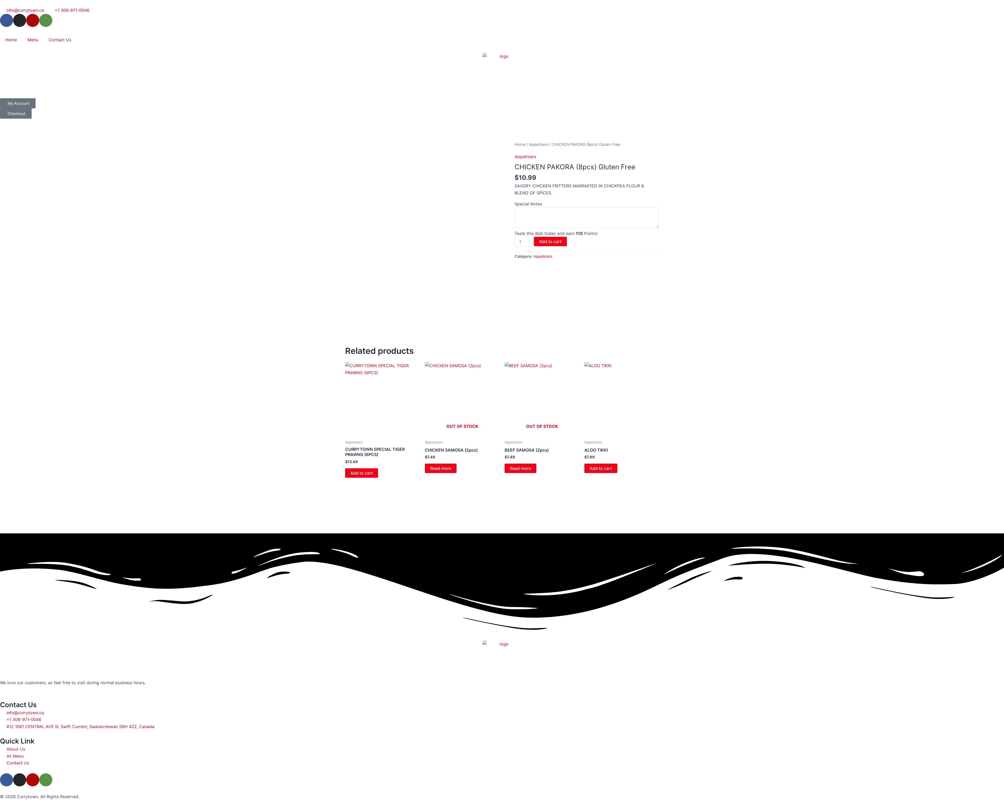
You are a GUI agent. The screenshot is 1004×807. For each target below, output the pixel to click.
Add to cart (550, 241)
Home (11, 39)
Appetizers (539, 144)
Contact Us (60, 39)
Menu (32, 39)
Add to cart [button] (361, 473)
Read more (440, 468)
